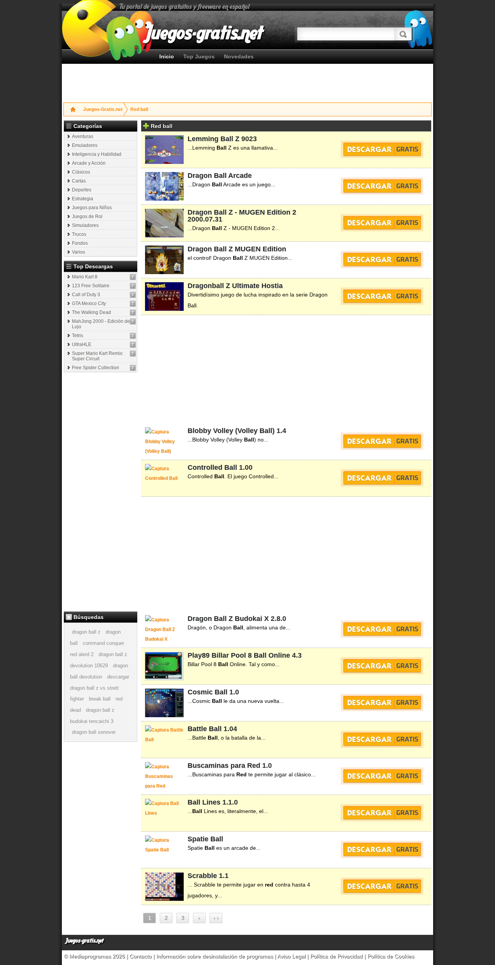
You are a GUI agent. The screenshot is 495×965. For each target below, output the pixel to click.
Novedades (239, 56)
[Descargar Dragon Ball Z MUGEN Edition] (381, 259)
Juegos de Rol (87, 216)
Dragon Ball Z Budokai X (228, 618)
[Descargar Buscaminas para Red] (381, 776)
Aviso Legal (291, 956)
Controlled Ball (212, 467)
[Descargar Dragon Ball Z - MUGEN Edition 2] (381, 223)
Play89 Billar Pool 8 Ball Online (239, 655)
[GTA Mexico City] (133, 304)
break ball (100, 699)
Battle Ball (205, 729)
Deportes (81, 190)
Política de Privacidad (336, 956)
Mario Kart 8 (84, 277)
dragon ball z (86, 632)
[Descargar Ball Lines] (381, 813)
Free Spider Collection (95, 367)
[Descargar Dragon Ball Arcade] (381, 186)
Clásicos (81, 172)
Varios (78, 252)
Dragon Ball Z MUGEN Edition (237, 249)
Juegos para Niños (92, 207)
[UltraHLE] (133, 345)
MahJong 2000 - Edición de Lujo (101, 324)
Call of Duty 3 (86, 294)
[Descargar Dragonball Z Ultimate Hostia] (381, 296)
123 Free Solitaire (90, 285)
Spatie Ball (205, 839)
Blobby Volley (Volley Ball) (231, 431)
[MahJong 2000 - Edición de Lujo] (133, 321)
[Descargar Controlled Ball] (381, 478)
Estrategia (82, 198)
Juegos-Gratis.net (103, 109)
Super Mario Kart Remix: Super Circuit (97, 356)
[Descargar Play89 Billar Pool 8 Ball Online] (381, 666)
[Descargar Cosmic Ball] (381, 702)
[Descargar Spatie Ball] (381, 849)
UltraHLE (81, 344)
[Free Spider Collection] (133, 368)
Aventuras (82, 136)
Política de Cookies (390, 956)
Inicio (166, 56)
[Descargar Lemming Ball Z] (381, 149)
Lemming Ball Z (213, 139)
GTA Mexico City (89, 303)
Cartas (79, 181)
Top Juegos (199, 56)
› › (216, 918)
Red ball (139, 109)
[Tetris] (133, 336)
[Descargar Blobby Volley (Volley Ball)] (381, 441)
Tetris (77, 335)
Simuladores (85, 225)
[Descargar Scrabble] (381, 886)
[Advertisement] (247, 81)
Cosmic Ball (207, 692)
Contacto (141, 956)
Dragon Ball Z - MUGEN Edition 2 (242, 212)
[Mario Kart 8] (133, 277)
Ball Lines (204, 802)
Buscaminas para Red (224, 765)
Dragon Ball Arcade (220, 175)
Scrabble (202, 876)
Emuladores (84, 145)
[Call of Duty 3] (133, 295)
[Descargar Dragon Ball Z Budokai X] (381, 629)
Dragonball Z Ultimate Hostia (235, 286)
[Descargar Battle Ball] (381, 739)
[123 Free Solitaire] (133, 286)
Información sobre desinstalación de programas (215, 956)
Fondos (80, 243)
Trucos (79, 234)
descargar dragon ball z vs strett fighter (99, 688)
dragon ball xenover (94, 732)
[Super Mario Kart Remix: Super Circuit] (133, 353)
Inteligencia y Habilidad (96, 154)
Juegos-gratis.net (85, 941)
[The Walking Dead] (133, 312)
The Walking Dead (91, 312)
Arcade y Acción (89, 163)
